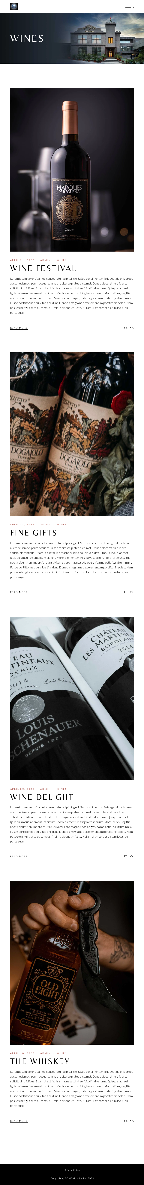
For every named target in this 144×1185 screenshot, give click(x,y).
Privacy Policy (72, 1170)
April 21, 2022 (22, 260)
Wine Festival (43, 268)
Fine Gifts (34, 532)
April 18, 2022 (22, 1053)
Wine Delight (42, 797)
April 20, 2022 (22, 788)
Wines (62, 260)
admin (45, 260)
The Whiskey (40, 1061)
